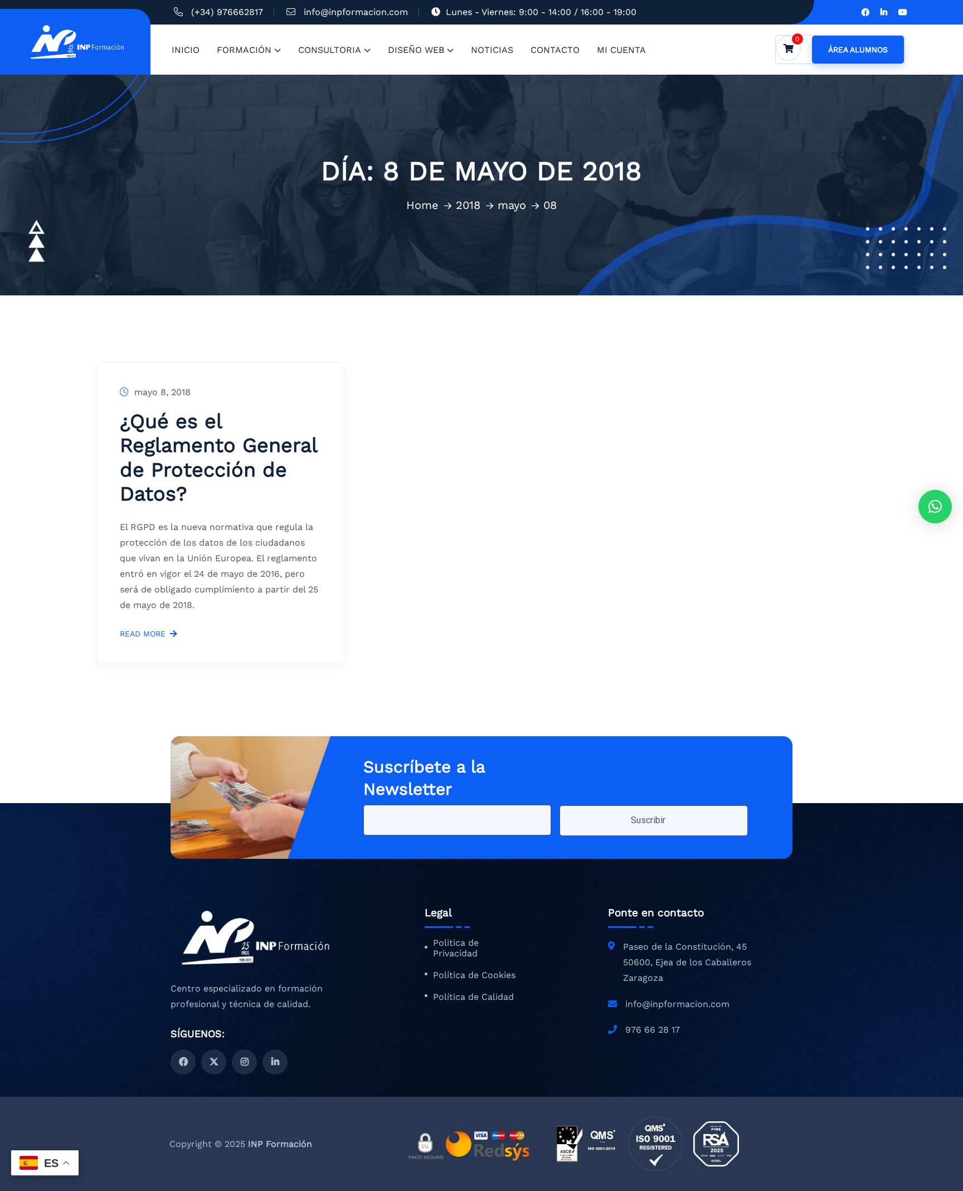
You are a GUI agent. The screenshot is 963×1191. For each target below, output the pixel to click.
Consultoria (329, 50)
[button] (935, 506)
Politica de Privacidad (456, 948)
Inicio (186, 50)
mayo (512, 205)
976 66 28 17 (652, 1029)
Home (422, 205)
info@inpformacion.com (356, 12)
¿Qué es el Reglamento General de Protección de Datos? (218, 457)
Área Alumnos (858, 49)
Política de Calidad (473, 997)
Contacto (555, 50)
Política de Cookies (474, 975)
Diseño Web (416, 50)
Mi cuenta (621, 50)
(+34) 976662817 (227, 12)
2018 (468, 205)
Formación (244, 50)
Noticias (492, 50)
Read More (143, 634)
